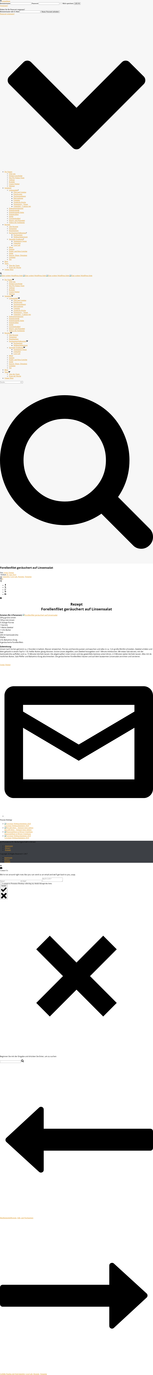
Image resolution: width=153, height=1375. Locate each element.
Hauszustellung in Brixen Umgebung (17, 834)
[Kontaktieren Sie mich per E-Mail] (78, 816)
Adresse (12, 180)
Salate (11, 253)
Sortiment (7, 188)
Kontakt (12, 182)
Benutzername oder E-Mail (9, 12)
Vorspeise (28, 577)
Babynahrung (18, 198)
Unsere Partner (14, 184)
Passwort (35, 3)
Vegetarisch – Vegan (20, 204)
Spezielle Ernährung (16, 239)
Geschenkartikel (14, 218)
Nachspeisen (17, 235)
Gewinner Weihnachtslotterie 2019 (16, 838)
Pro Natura (8, 172)
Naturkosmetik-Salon (16, 212)
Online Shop (8, 270)
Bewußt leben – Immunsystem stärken (17, 830)
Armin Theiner (8, 573)
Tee (10, 259)
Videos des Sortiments (17, 223)
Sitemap (12, 186)
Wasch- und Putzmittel (17, 220)
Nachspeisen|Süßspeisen (17, 233)
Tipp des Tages (14, 265)
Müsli (11, 247)
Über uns (12, 174)
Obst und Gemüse (19, 192)
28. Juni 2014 (11, 575)
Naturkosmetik (14, 210)
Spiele (11, 216)
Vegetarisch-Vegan (20, 241)
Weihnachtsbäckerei (20, 237)
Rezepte (7, 225)
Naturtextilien (14, 214)
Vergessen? (4, 6)
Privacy (7, 848)
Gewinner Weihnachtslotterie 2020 (16, 826)
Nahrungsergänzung (16, 208)
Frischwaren (17, 194)
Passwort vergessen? (7, 14)
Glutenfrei (17, 243)
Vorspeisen (13, 229)
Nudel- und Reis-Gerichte (18, 251)
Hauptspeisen (13, 231)
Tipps (6, 263)
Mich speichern (68, 3)
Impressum (9, 846)
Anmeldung (6, 1)
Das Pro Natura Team (16, 178)
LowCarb (16, 245)
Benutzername (5, 3)
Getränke (16, 200)
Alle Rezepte (13, 227)
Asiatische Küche (19, 202)
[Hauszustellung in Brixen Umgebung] (18, 832)
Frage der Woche (15, 267)
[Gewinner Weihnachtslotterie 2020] (17, 824)
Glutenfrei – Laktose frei (22, 206)
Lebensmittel (13, 190)
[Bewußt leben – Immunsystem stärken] (18, 828)
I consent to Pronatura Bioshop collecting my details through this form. (27, 883)
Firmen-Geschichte (15, 176)
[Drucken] (1, 598)
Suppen (11, 249)
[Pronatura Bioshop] (46, 276)
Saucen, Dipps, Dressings (18, 255)
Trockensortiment (19, 196)
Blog (6, 261)
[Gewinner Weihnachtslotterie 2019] (17, 836)
